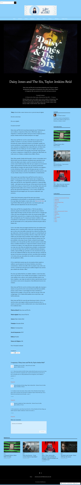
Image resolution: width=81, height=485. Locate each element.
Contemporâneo (52, 99)
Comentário (42, 431)
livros (40, 76)
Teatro (55, 220)
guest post (56, 206)
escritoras (24, 102)
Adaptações (56, 199)
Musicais (56, 212)
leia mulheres (37, 102)
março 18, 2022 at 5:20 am (19, 386)
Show (55, 218)
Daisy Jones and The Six (33, 100)
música (41, 102)
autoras (40, 99)
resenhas (28, 103)
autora (30, 99)
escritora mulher (53, 100)
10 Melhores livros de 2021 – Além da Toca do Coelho (24, 365)
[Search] (15, 3)
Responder (13, 382)
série (55, 215)
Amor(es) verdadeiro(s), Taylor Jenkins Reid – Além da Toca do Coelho (28, 403)
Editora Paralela (42, 100)
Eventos (56, 203)
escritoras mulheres (30, 102)
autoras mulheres (45, 99)
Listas (55, 208)
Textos (55, 221)
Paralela (47, 102)
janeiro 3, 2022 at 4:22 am (19, 367)
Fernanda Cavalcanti (40, 95)
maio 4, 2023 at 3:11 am (18, 404)
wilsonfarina (56, 188)
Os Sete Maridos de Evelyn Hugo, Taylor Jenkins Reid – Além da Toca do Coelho (30, 385)
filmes (54, 182)
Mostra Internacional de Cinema (61, 211)
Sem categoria (57, 217)
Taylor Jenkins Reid (41, 103)
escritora (47, 100)
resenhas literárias (33, 103)
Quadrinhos (56, 214)
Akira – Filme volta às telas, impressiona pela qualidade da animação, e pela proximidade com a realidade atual (61, 185)
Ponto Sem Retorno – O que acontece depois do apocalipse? (61, 165)
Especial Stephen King (58, 202)
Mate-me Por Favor (39, 201)
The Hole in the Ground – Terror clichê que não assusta (68, 456)
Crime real (56, 200)
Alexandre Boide (26, 99)
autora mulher (35, 99)
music (44, 102)
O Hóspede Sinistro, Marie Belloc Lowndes (59, 145)
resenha (51, 102)
